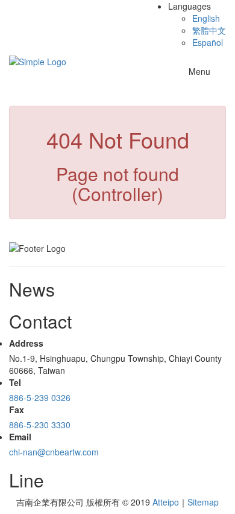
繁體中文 (209, 30)
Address (26, 343)
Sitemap (203, 502)
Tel (15, 382)
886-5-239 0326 (39, 397)
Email (20, 437)
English (206, 18)
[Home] (37, 60)
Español (207, 42)
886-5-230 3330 (39, 425)
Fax (16, 409)
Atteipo (165, 502)
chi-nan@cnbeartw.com (54, 452)
